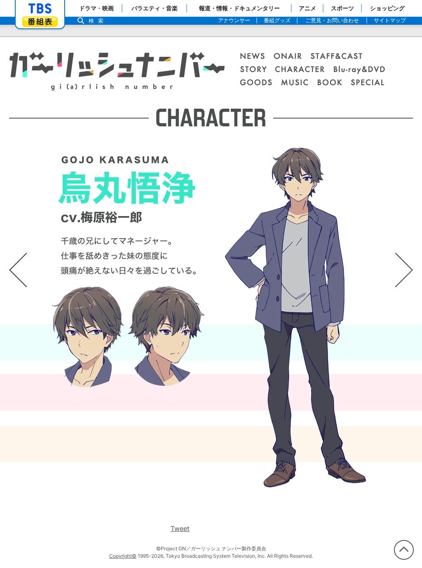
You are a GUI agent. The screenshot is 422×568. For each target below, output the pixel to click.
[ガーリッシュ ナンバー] (117, 76)
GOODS (260, 83)
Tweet (180, 528)
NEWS (257, 57)
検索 (98, 21)
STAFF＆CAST (341, 57)
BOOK (334, 83)
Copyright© (122, 556)
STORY (257, 70)
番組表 (40, 21)
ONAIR (292, 57)
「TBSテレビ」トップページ (40, 8)
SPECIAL (367, 83)
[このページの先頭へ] (404, 550)
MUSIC (299, 83)
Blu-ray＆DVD (363, 70)
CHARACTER (304, 70)
